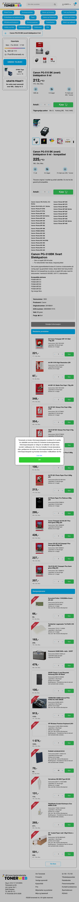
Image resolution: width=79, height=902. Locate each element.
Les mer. (39, 455)
